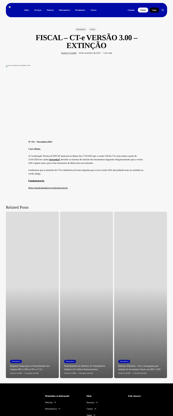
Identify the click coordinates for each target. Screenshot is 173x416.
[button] (50, 402)
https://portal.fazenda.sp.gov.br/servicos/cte (48, 187)
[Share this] (21, 142)
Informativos (80, 29)
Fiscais (92, 29)
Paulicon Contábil (68, 53)
